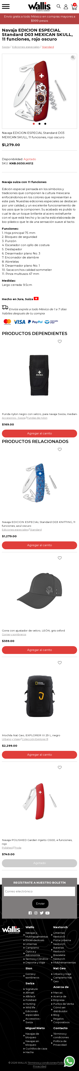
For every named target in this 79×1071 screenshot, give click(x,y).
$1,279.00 (11, 145)
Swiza (6, 46)
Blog (56, 1014)
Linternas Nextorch (59, 934)
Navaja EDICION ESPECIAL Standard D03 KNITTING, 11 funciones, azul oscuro (38, 523)
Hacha (30, 1052)
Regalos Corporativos (61, 1020)
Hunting (30, 1003)
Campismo (32, 947)
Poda (18, 847)
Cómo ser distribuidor (60, 1009)
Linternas (31, 944)
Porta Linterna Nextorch (62, 942)
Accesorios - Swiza (13, 417)
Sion (29, 968)
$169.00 (8, 424)
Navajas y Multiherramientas (37, 934)
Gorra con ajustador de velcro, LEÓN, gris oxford (33, 630)
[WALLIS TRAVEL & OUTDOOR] (39, 6)
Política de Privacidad (60, 1043)
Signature (32, 988)
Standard (48, 46)
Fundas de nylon (37, 417)
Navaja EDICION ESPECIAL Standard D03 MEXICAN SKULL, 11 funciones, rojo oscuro (33, 135)
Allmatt (30, 992)
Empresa (58, 999)
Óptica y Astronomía (33, 953)
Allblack (30, 996)
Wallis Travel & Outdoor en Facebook (30, 913)
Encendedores (35, 940)
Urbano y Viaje (11, 739)
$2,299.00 (9, 745)
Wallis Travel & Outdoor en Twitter (41, 913)
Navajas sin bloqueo (32, 1043)
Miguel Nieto (35, 1028)
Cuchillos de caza (36, 1048)
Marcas (57, 992)
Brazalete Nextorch (59, 957)
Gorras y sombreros (14, 634)
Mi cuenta (66, 6)
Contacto (60, 1028)
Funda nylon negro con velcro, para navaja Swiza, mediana (39, 414)
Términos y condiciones (61, 1035)
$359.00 (8, 641)
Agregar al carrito (39, 433)
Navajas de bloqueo (32, 1035)
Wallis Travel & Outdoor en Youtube (47, 913)
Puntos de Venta (63, 1003)
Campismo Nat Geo (62, 979)
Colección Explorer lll (35, 739)
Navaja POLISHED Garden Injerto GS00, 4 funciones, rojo (37, 841)
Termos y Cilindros (37, 958)
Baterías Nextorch (59, 949)
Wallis (30, 927)
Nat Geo (59, 968)
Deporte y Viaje (35, 962)
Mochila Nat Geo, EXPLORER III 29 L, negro (31, 735)
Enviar (40, 903)
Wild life (30, 1007)
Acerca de (61, 987)
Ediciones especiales (26, 46)
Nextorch (60, 927)
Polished (7, 847)
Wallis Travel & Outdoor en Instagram (36, 913)
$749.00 (8, 854)
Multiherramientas (64, 962)
